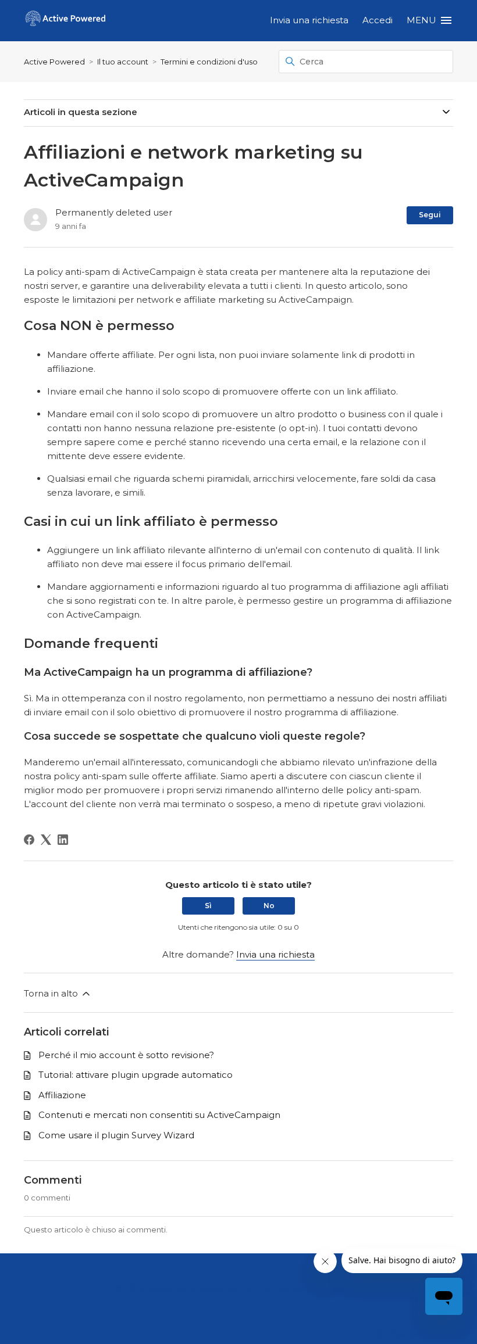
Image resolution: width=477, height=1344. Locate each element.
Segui (430, 214)
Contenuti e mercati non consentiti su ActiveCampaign (159, 1114)
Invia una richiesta (309, 20)
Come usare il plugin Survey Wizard (116, 1135)
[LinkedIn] (63, 839)
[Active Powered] (65, 20)
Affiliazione (62, 1095)
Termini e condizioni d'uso (209, 61)
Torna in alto (52, 993)
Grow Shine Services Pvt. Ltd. (211, 1288)
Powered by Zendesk (427, 1334)
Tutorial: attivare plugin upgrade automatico (135, 1074)
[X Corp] (46, 839)
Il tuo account (122, 61)
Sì (208, 905)
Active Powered (54, 61)
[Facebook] (29, 839)
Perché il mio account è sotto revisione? (126, 1054)
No (269, 905)
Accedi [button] (377, 20)
